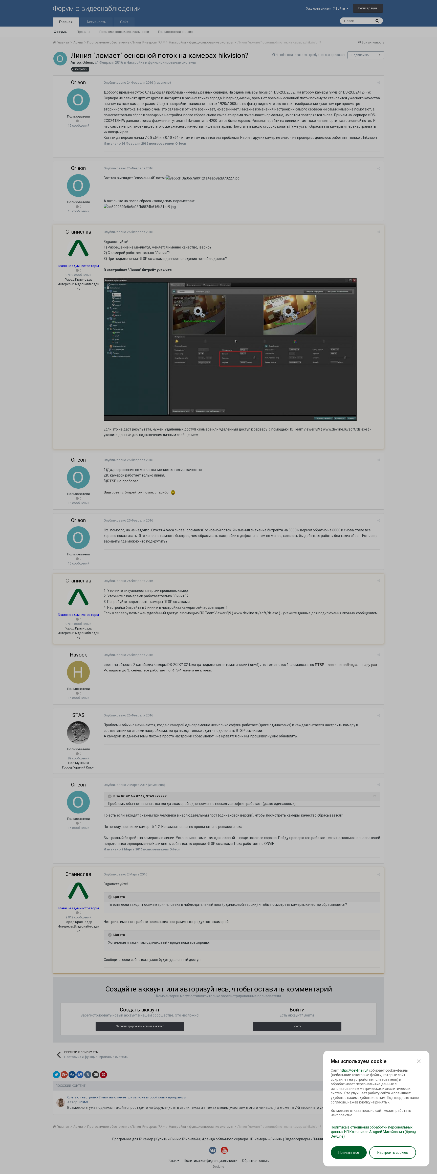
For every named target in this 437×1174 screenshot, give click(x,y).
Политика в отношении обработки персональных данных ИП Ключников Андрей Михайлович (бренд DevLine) (373, 1131)
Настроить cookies (392, 1152)
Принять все (348, 1152)
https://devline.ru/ (354, 1070)
